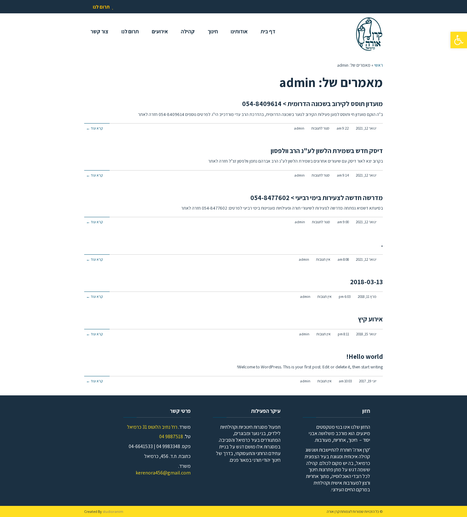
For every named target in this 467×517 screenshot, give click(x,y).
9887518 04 (171, 436)
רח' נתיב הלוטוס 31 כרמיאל (152, 427)
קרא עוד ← (94, 128)
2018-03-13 (366, 282)
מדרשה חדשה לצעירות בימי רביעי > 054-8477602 (316, 197)
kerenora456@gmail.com (163, 472)
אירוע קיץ (370, 319)
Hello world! (364, 356)
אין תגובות (323, 259)
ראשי (378, 65)
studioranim (113, 511)
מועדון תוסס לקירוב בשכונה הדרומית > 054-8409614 (312, 103)
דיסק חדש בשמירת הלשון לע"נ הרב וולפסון (327, 150)
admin (299, 128)
